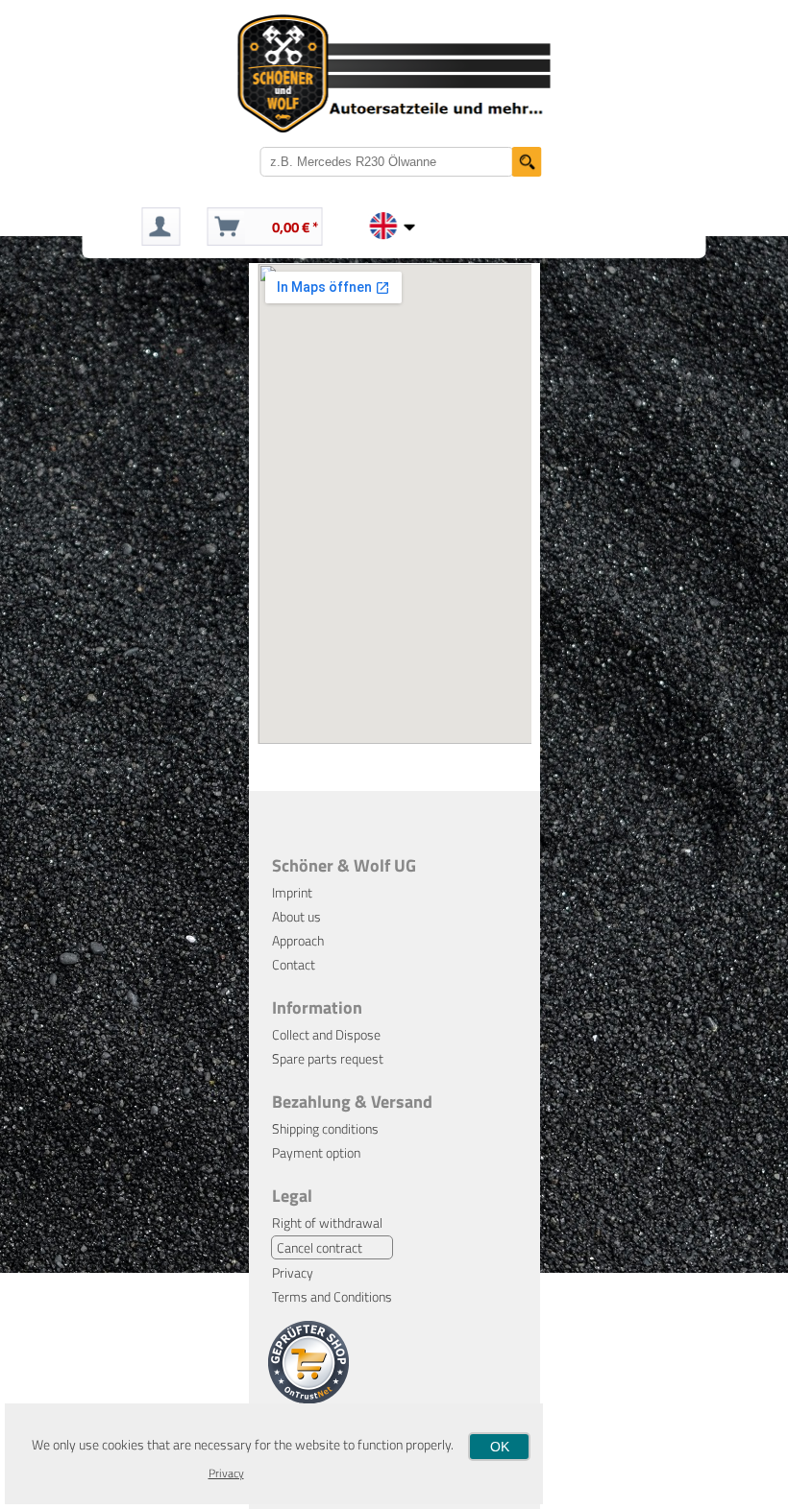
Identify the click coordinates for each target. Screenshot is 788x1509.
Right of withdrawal (327, 1222)
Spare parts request (327, 1058)
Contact (293, 964)
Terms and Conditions (332, 1296)
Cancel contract (319, 1247)
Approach (298, 940)
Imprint (292, 892)
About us (296, 916)
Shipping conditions (325, 1128)
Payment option (316, 1152)
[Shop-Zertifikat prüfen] (308, 1398)
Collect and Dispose (326, 1034)
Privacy (292, 1272)
